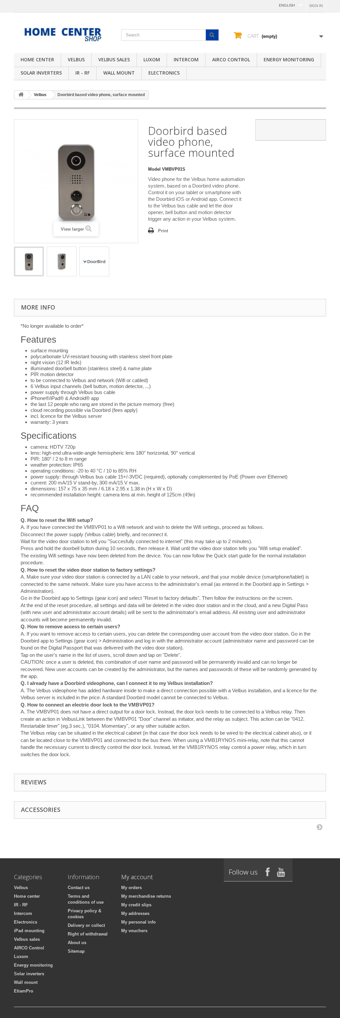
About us (77, 942)
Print (163, 230)
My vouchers (134, 930)
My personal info (138, 922)
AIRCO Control (231, 59)
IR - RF (82, 73)
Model (154, 169)
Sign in (316, 6)
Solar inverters (41, 73)
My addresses (135, 913)
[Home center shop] (62, 34)
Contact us (79, 887)
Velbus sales (114, 59)
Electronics (164, 73)
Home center (37, 59)
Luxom (151, 59)
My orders (131, 887)
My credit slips (136, 904)
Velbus (76, 59)
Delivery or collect (86, 925)
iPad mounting (29, 930)
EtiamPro (23, 991)
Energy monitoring (289, 59)
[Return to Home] (21, 95)
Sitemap (76, 951)
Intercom (186, 59)
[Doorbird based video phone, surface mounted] (28, 261)
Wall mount (119, 73)
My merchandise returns (146, 896)
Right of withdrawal (88, 934)
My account (137, 877)
